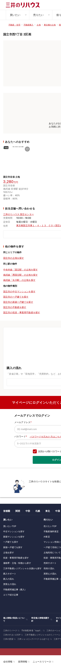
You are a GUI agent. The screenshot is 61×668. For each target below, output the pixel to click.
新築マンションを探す (14, 536)
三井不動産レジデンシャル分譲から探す (22, 568)
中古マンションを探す (14, 531)
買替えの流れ (9, 584)
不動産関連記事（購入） (15, 589)
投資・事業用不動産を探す (16, 557)
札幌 (37, 510)
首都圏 (6, 510)
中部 (28, 510)
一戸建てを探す (10, 542)
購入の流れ (8, 579)
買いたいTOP (9, 526)
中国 (57, 510)
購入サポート (9, 573)
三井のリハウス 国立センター (18, 214)
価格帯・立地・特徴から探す (17, 563)
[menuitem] (17, 15)
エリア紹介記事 (10, 594)
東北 (47, 510)
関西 (17, 510)
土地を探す (8, 552)
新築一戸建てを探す (12, 547)
